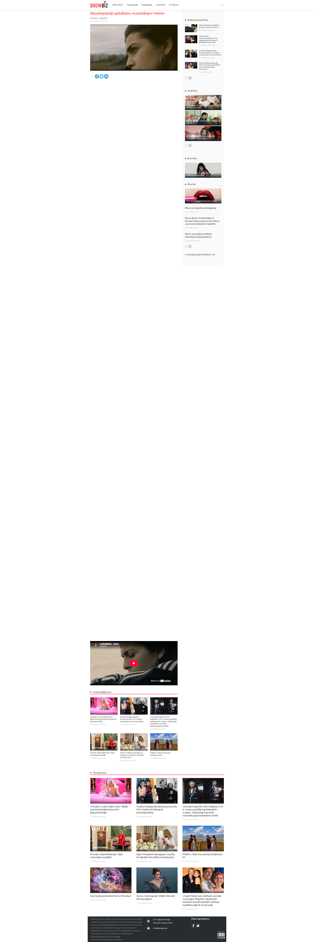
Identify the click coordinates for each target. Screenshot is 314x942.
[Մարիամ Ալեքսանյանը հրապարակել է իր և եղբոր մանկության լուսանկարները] (134, 706)
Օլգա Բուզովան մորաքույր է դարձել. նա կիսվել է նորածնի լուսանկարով (132, 755)
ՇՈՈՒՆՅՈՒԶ (117, 5)
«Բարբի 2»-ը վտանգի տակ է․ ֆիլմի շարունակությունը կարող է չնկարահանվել (103, 719)
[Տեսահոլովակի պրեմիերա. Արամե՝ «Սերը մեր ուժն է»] (191, 28)
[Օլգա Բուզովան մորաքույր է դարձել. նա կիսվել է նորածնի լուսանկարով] (134, 742)
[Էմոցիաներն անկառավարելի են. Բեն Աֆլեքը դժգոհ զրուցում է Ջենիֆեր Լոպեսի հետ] (191, 39)
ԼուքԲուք (160, 5)
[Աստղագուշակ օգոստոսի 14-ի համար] (110, 880)
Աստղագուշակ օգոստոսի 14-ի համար (110, 896)
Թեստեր (191, 184)
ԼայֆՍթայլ (146, 5)
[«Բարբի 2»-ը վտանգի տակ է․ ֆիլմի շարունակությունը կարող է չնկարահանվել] (104, 706)
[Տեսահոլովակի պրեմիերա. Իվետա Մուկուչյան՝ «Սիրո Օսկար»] (203, 133)
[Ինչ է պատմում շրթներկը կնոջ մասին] (203, 195)
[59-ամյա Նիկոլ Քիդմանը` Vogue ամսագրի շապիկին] (104, 742)
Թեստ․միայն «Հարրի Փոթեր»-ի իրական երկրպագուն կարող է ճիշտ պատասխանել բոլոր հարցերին (202, 221)
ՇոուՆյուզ (94, 18)
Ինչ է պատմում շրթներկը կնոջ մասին (201, 201)
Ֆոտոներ (192, 158)
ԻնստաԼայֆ (132, 5)
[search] (222, 5)
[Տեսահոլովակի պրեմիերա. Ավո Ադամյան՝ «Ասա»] (203, 118)
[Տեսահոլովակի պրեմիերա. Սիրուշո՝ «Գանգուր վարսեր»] (203, 102)
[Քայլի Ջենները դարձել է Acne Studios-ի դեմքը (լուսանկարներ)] (203, 170)
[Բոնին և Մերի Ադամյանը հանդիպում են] (164, 742)
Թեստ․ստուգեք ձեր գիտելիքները (200, 208)
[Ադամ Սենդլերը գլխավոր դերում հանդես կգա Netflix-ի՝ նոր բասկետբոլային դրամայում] (191, 65)
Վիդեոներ (174, 5)
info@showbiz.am (160, 928)
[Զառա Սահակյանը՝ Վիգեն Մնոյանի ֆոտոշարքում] (157, 880)
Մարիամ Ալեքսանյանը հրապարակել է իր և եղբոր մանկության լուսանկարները (131, 719)
